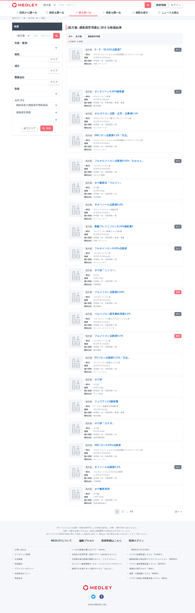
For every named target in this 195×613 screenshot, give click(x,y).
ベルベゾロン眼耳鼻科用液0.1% (113, 314)
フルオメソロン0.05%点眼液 (111, 248)
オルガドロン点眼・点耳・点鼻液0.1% (116, 113)
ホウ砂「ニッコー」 (106, 270)
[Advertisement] (124, 77)
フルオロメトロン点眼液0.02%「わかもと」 (120, 160)
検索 (48, 128)
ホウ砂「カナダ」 (105, 423)
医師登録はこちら (111, 540)
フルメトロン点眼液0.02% (109, 292)
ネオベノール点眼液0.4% (109, 204)
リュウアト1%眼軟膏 (106, 401)
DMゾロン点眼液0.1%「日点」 (112, 135)
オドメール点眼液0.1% (108, 467)
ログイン (176, 5)
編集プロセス (86, 540)
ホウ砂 (98, 379)
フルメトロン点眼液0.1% (109, 336)
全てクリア (29, 128)
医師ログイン (136, 540)
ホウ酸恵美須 (102, 489)
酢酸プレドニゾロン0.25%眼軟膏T (114, 226)
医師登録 (161, 5)
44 (131, 511)
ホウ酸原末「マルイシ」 (108, 182)
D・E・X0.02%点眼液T (108, 49)
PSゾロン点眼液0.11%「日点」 (112, 357)
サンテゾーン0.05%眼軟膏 (109, 91)
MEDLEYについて (61, 540)
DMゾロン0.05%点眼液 (108, 445)
